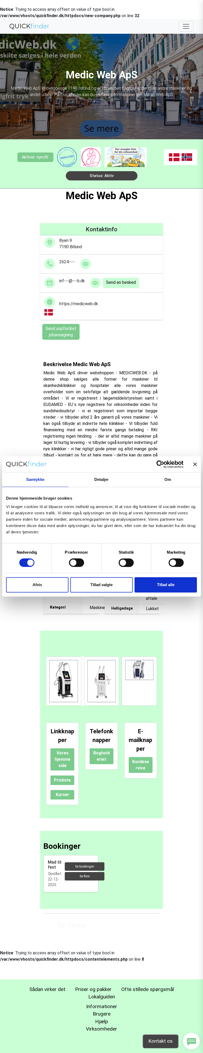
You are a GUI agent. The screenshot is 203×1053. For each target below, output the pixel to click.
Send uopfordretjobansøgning (60, 331)
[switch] (76, 562)
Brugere (101, 1014)
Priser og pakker (93, 989)
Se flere (85, 876)
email (50, 283)
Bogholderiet (101, 756)
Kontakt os (160, 1041)
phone (50, 264)
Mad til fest (54, 865)
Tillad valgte (101, 584)
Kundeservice (140, 764)
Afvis (37, 584)
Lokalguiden (101, 997)
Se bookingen (84, 866)
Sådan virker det (47, 989)
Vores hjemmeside (62, 759)
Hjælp (101, 1021)
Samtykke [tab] (35, 479)
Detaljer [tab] (101, 479)
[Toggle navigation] (186, 26)
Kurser (62, 794)
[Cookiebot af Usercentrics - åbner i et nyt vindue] (160, 464)
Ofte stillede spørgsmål (147, 989)
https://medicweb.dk (72, 303)
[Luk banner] (195, 464)
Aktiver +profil (36, 157)
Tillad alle (165, 584)
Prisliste (62, 780)
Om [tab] (167, 479)
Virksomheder (101, 1029)
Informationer (101, 1006)
